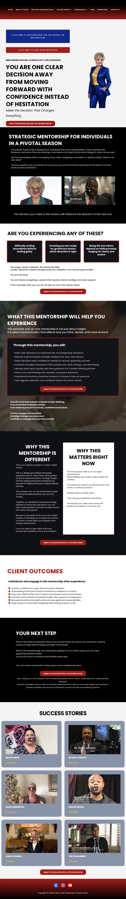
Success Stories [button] (63, 10)
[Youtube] (70, 885)
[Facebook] (55, 885)
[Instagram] (63, 885)
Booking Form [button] (80, 10)
